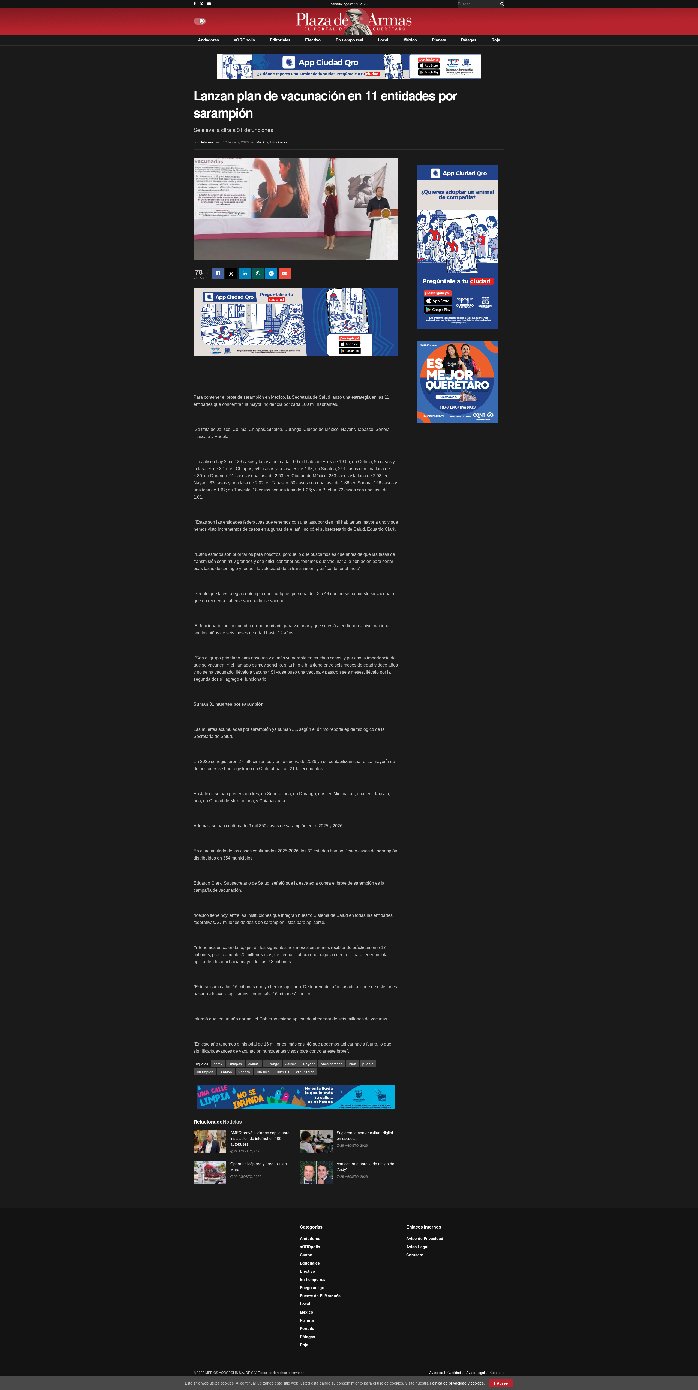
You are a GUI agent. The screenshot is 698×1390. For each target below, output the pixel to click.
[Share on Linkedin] (245, 273)
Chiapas (235, 1063)
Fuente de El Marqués (320, 1295)
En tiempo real (349, 40)
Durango (272, 1063)
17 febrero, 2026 (236, 142)
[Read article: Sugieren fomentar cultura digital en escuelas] (316, 1141)
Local (383, 40)
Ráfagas (468, 40)
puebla (368, 1063)
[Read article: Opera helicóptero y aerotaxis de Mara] (210, 1172)
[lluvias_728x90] (296, 1096)
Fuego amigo (312, 1287)
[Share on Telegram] (271, 273)
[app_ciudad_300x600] (457, 246)
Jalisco (291, 1063)
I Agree (501, 1383)
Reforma (206, 142)
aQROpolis (244, 40)
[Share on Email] (285, 273)
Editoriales (280, 40)
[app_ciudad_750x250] (296, 322)
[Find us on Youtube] (209, 4)
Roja (495, 40)
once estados (331, 1063)
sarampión (204, 1072)
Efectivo (313, 40)
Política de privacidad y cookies (457, 1383)
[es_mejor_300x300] (457, 381)
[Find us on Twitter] (201, 4)
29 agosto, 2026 (247, 1151)
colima (253, 1063)
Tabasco (263, 1072)
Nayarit (309, 1063)
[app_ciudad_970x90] (349, 65)
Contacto (414, 1254)
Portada (307, 1328)
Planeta (439, 40)
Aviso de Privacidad (424, 1238)
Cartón (306, 1254)
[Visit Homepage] (355, 21)
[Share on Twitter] (231, 273)
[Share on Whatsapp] (258, 273)
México (410, 40)
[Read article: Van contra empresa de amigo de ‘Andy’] (316, 1172)
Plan (352, 1063)
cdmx (218, 1063)
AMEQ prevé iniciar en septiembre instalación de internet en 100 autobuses (260, 1138)
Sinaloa (226, 1072)
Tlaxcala (283, 1072)
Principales (278, 142)
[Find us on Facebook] (195, 4)
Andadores (208, 40)
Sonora (244, 1072)
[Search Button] (501, 4)
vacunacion (305, 1072)
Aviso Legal (417, 1246)
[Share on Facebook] (218, 273)
